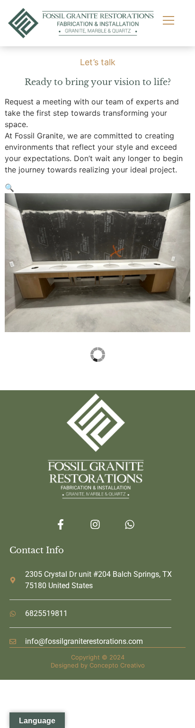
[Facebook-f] (60, 524)
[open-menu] (164, 21)
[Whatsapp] (129, 524)
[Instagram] (95, 524)
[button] (9, 187)
